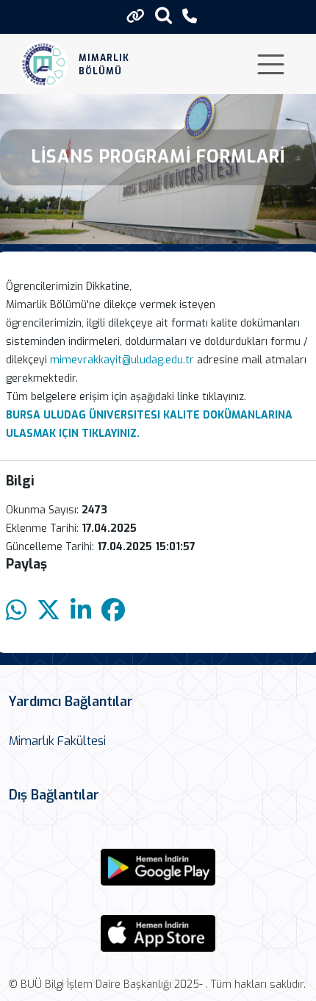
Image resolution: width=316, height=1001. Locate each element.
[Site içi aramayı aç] (163, 15)
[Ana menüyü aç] (270, 64)
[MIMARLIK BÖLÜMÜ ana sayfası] (44, 64)
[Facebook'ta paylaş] (113, 611)
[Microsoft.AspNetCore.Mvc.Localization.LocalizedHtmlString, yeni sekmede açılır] (158, 867)
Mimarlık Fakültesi (57, 741)
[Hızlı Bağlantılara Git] (135, 16)
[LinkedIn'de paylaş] (81, 611)
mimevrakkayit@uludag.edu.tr (122, 360)
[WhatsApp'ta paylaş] (16, 611)
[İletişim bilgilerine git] (189, 16)
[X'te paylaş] (48, 611)
